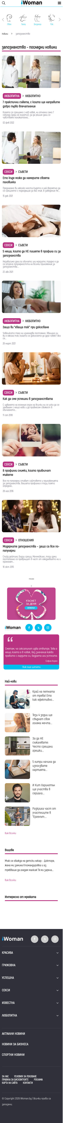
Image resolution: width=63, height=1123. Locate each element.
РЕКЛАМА (38, 1079)
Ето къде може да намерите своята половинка (26, 180)
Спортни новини (13, 1055)
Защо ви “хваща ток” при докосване (26, 327)
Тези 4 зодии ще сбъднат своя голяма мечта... (42, 719)
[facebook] (29, 628)
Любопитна (11, 96)
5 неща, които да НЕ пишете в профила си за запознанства (32, 253)
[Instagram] (48, 628)
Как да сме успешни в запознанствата (28, 399)
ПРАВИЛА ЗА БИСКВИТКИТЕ (15, 1079)
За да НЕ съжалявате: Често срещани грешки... (42, 744)
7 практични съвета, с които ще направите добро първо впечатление (31, 104)
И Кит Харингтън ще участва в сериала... (43, 789)
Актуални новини (13, 1034)
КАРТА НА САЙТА (9, 1083)
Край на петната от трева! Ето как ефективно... (43, 696)
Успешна (8, 978)
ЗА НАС (5, 1076)
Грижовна (8, 965)
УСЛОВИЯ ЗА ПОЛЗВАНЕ (25, 1076)
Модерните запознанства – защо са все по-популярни (31, 548)
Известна (8, 1003)
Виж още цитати (31, 667)
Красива (7, 953)
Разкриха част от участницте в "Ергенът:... (44, 813)
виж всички (10, 833)
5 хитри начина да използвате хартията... (44, 766)
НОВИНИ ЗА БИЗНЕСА (15, 1044)
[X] (38, 628)
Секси (8, 172)
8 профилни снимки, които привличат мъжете (27, 473)
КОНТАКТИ (28, 1083)
